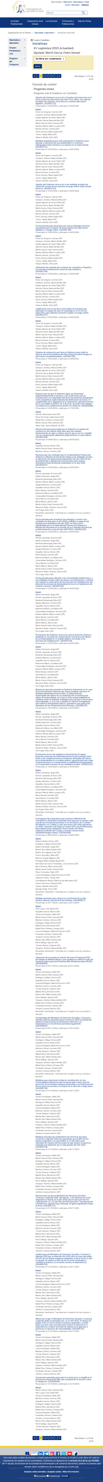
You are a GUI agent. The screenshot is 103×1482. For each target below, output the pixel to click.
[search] (66, 13)
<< (34, 76)
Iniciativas (39, 43)
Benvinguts (78, 2)
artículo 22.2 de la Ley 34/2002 (84, 1460)
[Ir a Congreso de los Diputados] (28, 7)
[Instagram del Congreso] (52, 1453)
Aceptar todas (54, 1471)
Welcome (67, 2)
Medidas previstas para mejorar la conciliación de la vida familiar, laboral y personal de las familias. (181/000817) (61, 899)
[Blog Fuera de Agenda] (75, 1453)
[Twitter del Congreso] (64, 1453)
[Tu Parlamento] (31, 1453)
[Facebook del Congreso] (58, 1453)
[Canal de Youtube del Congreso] (70, 1453)
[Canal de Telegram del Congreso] (47, 1453)
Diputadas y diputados (44, 33)
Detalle (65, 1476)
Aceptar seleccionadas (35, 1471)
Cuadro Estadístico (41, 40)
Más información (71, 1471)
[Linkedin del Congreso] (41, 1453)
